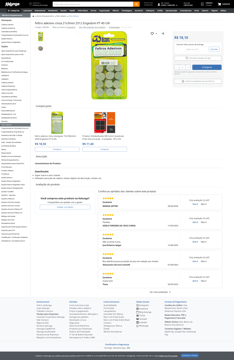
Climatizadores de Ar (8, 104)
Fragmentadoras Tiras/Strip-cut (12, 132)
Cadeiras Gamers (7, 24)
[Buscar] (136, 4)
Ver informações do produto (92, 27)
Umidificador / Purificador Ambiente (14, 237)
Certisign (108, 348)
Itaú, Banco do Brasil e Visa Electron (179, 323)
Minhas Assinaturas (113, 331)
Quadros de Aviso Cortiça (10, 206)
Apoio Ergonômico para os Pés (12, 54)
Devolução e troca (77, 320)
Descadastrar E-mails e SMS (82, 337)
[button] (40, 36)
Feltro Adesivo (74, 16)
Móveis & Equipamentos (10, 160)
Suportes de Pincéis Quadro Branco (14, 227)
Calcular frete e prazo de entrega (190, 44)
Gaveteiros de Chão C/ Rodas (11, 135)
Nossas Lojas (148, 3)
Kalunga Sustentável (46, 331)
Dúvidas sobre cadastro (80, 308)
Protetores (5, 174)
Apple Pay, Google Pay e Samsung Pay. (180, 331)
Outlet (106, 328)
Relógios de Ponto (8, 220)
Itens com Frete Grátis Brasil (117, 320)
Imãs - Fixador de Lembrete (11, 142)
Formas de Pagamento (176, 301)
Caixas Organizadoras (9, 90)
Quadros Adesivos (8, 199)
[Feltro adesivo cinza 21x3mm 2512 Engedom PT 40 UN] (40, 36)
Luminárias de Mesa (8, 146)
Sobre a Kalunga (44, 305)
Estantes (4, 121)
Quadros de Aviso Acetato (10, 202)
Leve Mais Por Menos (113, 314)
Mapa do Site (43, 322)
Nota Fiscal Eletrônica (79, 325)
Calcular (214, 49)
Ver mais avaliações (159, 292)
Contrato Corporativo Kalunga (50, 317)
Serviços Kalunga (44, 325)
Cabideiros (5, 75)
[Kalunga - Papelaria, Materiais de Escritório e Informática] (12, 4)
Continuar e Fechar (190, 355)
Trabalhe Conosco (45, 311)
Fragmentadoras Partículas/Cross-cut (14, 35)
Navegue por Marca (113, 325)
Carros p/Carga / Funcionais (11, 100)
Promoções (109, 308)
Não (203, 204)
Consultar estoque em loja (199, 58)
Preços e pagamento (78, 311)
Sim (195, 204)
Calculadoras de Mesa (9, 31)
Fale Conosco (43, 320)
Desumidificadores (8, 111)
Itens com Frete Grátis (114, 317)
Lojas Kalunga (43, 308)
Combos (107, 322)
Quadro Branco (6, 39)
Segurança (74, 322)
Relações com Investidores (49, 337)
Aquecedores (6, 58)
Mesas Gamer (6, 153)
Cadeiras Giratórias (8, 28)
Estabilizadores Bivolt (9, 118)
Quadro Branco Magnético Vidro (13, 184)
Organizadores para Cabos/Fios (12, 163)
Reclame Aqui (119, 348)
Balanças (4, 68)
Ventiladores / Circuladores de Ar (13, 241)
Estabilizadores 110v (8, 114)
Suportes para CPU (8, 230)
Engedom (71, 27)
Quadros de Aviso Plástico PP (11, 209)
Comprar (207, 67)
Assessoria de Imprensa (48, 334)
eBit (128, 348)
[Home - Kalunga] (33, 16)
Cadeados (5, 79)
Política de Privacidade (79, 331)
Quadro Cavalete (7, 191)
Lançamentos (110, 311)
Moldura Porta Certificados (11, 156)
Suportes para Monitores (10, 234)
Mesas (3, 149)
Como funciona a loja (79, 305)
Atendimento (148, 5)
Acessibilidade (110, 305)
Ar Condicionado (7, 61)
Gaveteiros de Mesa (8, 139)
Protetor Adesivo (7, 170)
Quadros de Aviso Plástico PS (11, 213)
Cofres (3, 107)
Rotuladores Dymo (8, 223)
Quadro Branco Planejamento (12, 188)
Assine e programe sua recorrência (199, 81)
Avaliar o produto (65, 207)
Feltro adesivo (6, 125)
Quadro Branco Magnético (11, 42)
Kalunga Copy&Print (46, 328)
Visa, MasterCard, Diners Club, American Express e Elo (176, 308)
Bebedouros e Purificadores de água (14, 72)
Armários (4, 65)
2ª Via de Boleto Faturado (81, 334)
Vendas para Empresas (47, 314)
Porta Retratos (6, 167)
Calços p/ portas (7, 93)
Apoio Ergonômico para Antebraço (13, 51)
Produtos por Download (80, 328)
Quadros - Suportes (8, 195)
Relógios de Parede (8, 216)
